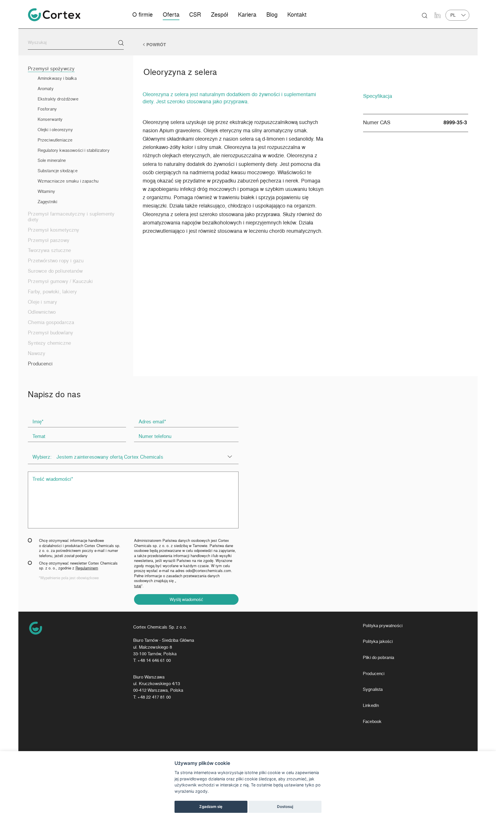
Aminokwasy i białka (57, 78)
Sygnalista (373, 689)
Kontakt (297, 14)
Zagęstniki (47, 201)
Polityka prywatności (382, 626)
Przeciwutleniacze (55, 140)
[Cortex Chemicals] (54, 14)
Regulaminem (86, 568)
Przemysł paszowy (48, 240)
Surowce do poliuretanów (55, 271)
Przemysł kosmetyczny (53, 229)
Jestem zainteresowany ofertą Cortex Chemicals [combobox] (110, 456)
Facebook (372, 721)
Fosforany (47, 109)
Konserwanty (50, 119)
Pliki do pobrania (378, 657)
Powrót (156, 44)
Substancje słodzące (58, 170)
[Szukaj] (121, 43)
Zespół (219, 14)
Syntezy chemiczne (49, 343)
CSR (195, 14)
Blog (272, 14)
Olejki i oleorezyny (55, 129)
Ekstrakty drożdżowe (58, 99)
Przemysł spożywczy (51, 68)
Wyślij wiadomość (186, 599)
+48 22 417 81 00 (153, 697)
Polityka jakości (378, 641)
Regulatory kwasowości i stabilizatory (74, 150)
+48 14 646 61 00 (153, 660)
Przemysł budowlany (50, 332)
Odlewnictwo (42, 312)
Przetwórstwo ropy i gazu (56, 260)
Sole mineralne (52, 160)
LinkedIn (371, 705)
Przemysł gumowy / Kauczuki (60, 281)
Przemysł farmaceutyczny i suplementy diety (71, 216)
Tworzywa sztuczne (49, 250)
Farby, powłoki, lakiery (52, 291)
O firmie (142, 14)
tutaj (137, 585)
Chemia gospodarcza (51, 322)
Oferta (171, 14)
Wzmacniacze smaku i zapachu (68, 181)
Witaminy (46, 191)
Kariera (247, 14)
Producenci (40, 363)
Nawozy (36, 353)
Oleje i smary (42, 302)
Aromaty (46, 88)
